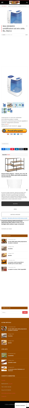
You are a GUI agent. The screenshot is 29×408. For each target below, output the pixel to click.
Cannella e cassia (12, 362)
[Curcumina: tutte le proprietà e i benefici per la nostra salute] (4, 262)
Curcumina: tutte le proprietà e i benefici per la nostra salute (16, 263)
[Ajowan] (4, 255)
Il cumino (10, 248)
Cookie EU (3, 396)
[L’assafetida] (4, 355)
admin (4, 34)
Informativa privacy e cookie (8, 393)
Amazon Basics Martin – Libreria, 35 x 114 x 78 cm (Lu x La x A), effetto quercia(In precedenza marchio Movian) (14, 175)
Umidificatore (5, 143)
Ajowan (10, 255)
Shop (26, 34)
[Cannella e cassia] (4, 362)
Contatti (3, 380)
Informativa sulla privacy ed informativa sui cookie (17, 218)
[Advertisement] (14, 52)
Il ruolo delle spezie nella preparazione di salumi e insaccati (17, 242)
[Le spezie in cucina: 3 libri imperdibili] (4, 269)
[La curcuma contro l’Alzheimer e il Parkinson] (4, 369)
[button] (27, 190)
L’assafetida (11, 355)
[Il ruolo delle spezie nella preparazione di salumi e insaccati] (4, 241)
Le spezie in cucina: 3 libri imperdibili (17, 269)
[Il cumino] (4, 248)
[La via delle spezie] (14, 2)
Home (9, 6)
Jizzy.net (10, 383)
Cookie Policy (4, 218)
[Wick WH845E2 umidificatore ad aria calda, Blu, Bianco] (14, 16)
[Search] (27, 2)
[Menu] (2, 2)
